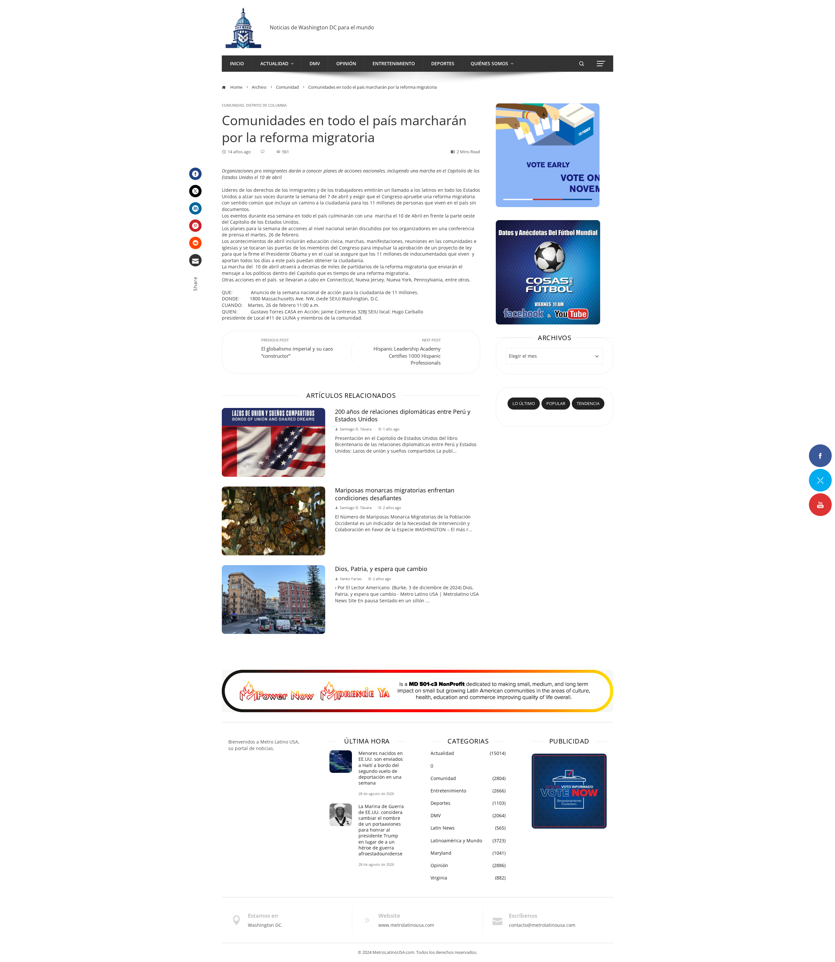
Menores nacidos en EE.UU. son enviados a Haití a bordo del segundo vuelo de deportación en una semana (380, 768)
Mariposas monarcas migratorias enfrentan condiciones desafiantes (394, 494)
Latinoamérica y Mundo (468, 841)
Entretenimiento (468, 791)
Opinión (468, 865)
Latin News (468, 828)
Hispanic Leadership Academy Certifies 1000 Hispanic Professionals (407, 352)
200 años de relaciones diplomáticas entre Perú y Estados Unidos (402, 415)
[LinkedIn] (195, 208)
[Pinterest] (195, 225)
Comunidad (233, 105)
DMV (468, 816)
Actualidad (468, 753)
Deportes (468, 803)
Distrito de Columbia (266, 105)
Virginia (468, 878)
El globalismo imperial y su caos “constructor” (297, 348)
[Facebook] (195, 174)
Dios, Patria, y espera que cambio (382, 569)
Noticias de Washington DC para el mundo (322, 27)
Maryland (468, 853)
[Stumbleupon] (195, 243)
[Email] (195, 260)
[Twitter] (195, 191)
